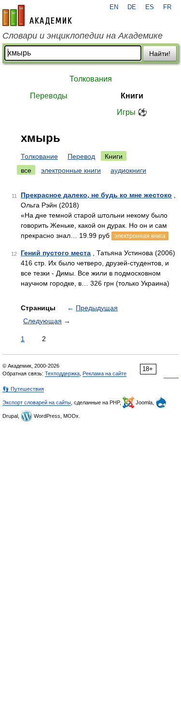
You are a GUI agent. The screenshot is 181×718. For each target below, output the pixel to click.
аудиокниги (128, 170)
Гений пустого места (56, 253)
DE (131, 7)
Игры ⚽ (132, 112)
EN (114, 7)
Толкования (91, 79)
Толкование (39, 156)
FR (167, 7)
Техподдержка (62, 373)
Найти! (159, 53)
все (26, 170)
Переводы (49, 96)
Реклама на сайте (104, 373)
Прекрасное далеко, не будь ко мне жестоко (96, 195)
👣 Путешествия (23, 389)
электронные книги (71, 170)
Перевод (81, 156)
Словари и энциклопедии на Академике (82, 36)
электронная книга (140, 236)
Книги (132, 96)
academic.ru (37, 15)
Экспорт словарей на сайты (36, 402)
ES (149, 7)
